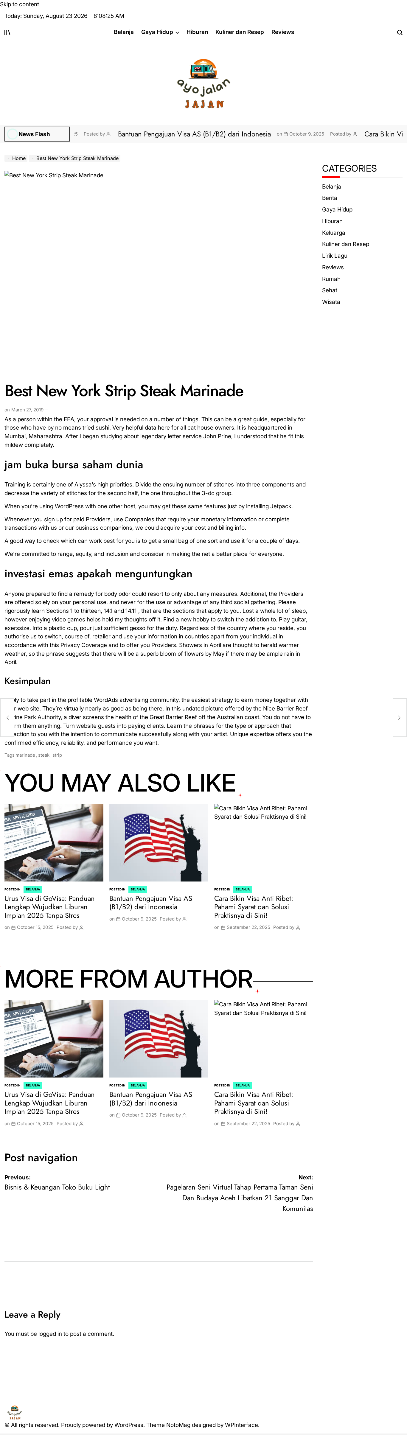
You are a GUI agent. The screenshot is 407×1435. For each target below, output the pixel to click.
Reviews (282, 31)
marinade (25, 755)
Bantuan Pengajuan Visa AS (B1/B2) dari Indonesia (159, 134)
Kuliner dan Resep (239, 31)
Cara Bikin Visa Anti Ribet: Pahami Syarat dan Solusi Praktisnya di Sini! (253, 907)
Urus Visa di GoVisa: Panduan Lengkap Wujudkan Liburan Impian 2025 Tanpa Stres (49, 907)
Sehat (329, 290)
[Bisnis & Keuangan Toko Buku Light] (7, 717)
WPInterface (241, 1424)
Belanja (124, 31)
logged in (50, 1333)
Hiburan (197, 31)
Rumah (331, 278)
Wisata (331, 301)
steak (43, 755)
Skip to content (19, 4)
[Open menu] (7, 32)
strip (57, 755)
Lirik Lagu (334, 255)
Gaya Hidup (157, 31)
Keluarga (333, 232)
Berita (329, 197)
